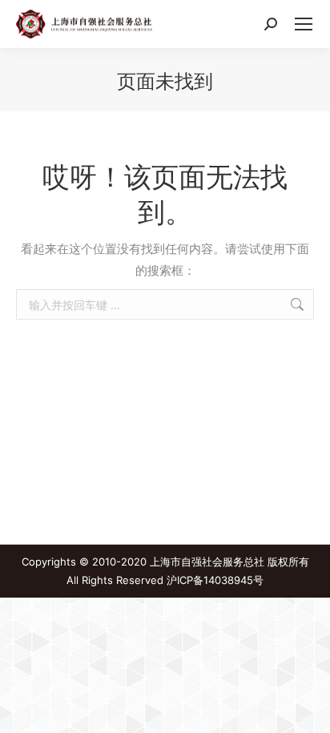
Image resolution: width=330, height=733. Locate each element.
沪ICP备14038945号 (215, 580)
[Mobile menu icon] (303, 24)
